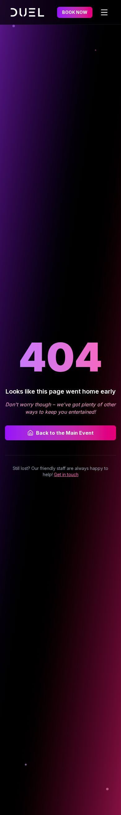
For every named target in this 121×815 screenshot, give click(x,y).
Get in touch (66, 474)
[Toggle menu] (104, 12)
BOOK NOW (74, 12)
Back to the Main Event (65, 433)
